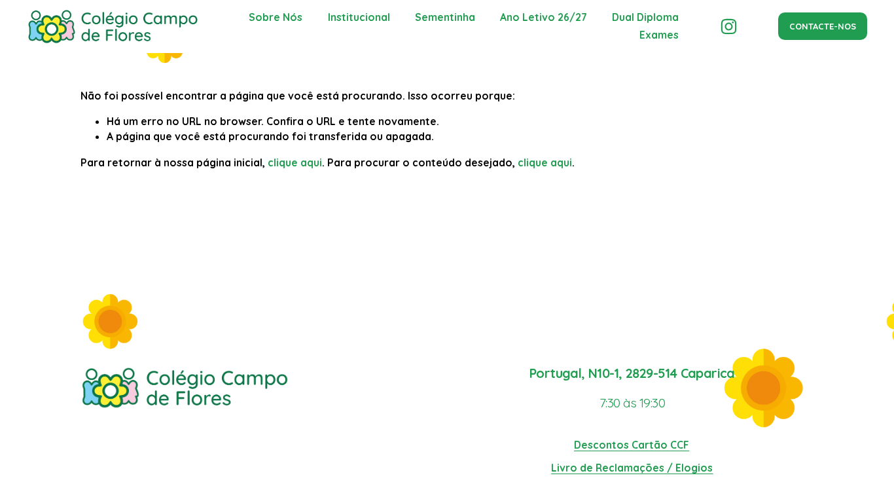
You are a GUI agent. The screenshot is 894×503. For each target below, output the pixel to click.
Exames (659, 34)
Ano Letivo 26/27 (543, 17)
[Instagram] (728, 26)
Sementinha (445, 17)
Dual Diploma (645, 17)
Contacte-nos (822, 26)
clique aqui (295, 162)
